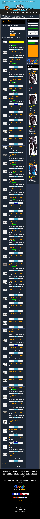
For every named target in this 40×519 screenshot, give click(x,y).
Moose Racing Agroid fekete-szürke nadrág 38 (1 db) (33, 134)
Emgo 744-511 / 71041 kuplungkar (15, 330)
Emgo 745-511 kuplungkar (16, 404)
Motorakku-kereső (34, 473)
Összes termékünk (33, 45)
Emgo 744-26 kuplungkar (15, 321)
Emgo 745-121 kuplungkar (16, 347)
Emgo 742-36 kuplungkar (15, 189)
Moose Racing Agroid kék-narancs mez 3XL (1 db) (33, 163)
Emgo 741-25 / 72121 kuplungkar (15, 79)
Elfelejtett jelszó (33, 33)
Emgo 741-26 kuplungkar (15, 88)
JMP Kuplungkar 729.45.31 (16, 429)
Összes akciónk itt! (33, 69)
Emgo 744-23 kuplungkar (15, 297)
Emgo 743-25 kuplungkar (15, 247)
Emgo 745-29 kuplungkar (15, 379)
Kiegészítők (19, 12)
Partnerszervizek (32, 480)
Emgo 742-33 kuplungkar (15, 171)
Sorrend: (7, 29)
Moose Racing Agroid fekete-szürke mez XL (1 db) (32, 113)
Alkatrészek (7, 12)
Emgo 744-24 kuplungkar (15, 305)
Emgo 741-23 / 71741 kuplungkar (15, 70)
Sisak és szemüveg (34, 471)
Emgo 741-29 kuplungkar (15, 114)
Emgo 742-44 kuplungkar (15, 205)
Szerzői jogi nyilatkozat (24, 480)
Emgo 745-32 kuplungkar (15, 396)
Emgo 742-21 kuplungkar (15, 155)
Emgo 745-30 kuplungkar (15, 387)
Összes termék (4, 20)
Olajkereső (22, 473)
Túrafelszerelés (13, 12)
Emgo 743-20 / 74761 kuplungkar (15, 222)
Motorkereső (16, 473)
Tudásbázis (27, 1)
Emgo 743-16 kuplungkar (15, 213)
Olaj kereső (33, 52)
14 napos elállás (20, 482)
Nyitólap (3, 1)
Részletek (20, 49)
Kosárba (16, 49)
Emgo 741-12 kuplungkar (15, 52)
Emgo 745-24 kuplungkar (15, 371)
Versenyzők (32, 1)
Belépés (33, 28)
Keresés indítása (31, 42)
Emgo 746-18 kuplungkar (15, 412)
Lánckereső (28, 473)
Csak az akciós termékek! (15, 33)
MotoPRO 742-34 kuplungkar (13, 454)
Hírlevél (15, 1)
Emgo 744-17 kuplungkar (15, 273)
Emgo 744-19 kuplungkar (15, 281)
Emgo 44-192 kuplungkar (15, 44)
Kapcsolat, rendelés (10, 1)
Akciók (30, 12)
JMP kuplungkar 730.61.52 (16, 446)
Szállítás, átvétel (21, 1)
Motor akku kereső (33, 54)
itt (19, 37)
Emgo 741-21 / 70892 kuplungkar (15, 60)
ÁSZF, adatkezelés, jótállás (9, 480)
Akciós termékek (9, 473)
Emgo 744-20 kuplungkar (15, 289)
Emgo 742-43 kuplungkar (15, 197)
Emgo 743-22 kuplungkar (15, 231)
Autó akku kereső (33, 56)
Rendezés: (7, 27)
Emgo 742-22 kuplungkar (15, 163)
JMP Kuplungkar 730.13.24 (16, 438)
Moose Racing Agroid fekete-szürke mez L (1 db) (32, 72)
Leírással (12, 31)
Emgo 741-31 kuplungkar (15, 122)
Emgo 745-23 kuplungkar (15, 363)
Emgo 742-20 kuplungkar (15, 146)
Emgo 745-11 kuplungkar (15, 339)
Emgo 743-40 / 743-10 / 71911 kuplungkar (15, 264)
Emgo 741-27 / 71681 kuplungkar (15, 97)
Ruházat (26, 12)
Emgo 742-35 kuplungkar (15, 181)
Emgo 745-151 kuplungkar (16, 355)
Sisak (23, 12)
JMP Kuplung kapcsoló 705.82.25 (15, 420)
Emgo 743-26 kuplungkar (15, 255)
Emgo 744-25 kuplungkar (15, 313)
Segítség (17, 480)
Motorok (33, 12)
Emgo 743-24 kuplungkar (15, 239)
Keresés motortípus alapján (7, 471)
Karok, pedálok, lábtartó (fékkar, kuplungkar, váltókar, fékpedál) (13, 21)
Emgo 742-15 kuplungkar (15, 138)
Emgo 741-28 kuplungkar (15, 106)
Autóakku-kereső (7, 475)
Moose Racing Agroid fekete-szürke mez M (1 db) (32, 93)
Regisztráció (33, 31)
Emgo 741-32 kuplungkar (15, 130)
